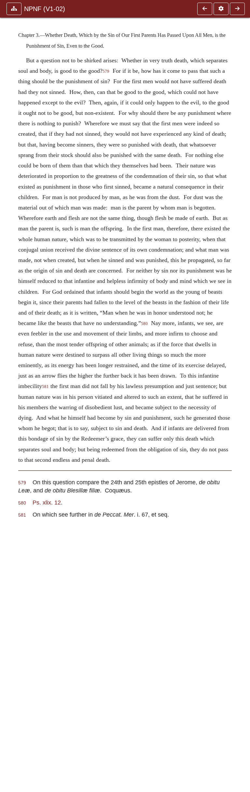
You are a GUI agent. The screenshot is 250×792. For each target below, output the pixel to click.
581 (45, 386)
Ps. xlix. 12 (47, 502)
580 (144, 323)
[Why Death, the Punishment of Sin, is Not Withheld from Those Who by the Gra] (237, 9)
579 (106, 71)
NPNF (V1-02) (44, 8)
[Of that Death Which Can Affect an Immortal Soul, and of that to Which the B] (204, 9)
